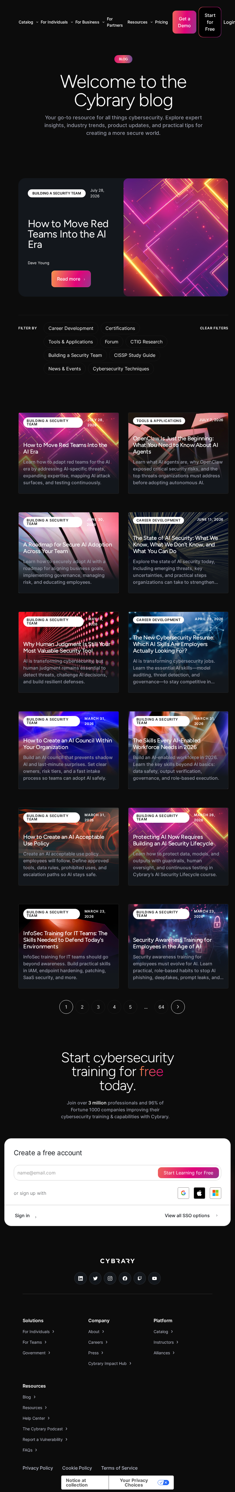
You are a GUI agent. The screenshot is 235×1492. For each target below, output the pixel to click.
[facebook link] (125, 1278)
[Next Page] (178, 1007)
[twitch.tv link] (140, 1278)
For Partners (115, 22)
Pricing (161, 22)
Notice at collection (77, 1482)
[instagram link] (110, 1278)
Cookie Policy (77, 1468)
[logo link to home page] (117, 1265)
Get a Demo (184, 22)
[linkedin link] (80, 1278)
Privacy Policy (38, 1468)
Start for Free (210, 22)
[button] (27, 22)
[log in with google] (183, 1193)
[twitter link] (95, 1278)
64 (161, 1007)
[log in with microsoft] (215, 1193)
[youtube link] (154, 1278)
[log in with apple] (199, 1193)
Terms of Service (119, 1468)
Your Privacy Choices (134, 1482)
